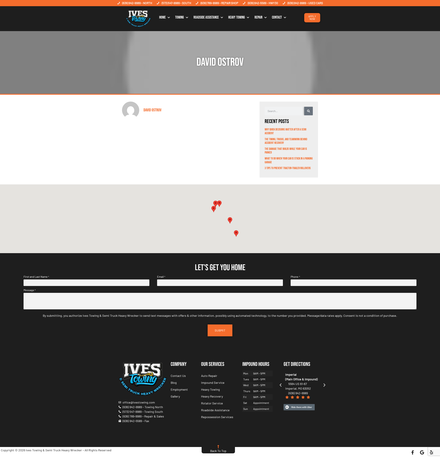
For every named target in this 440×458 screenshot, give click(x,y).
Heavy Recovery (212, 396)
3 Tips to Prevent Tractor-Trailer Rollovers (288, 168)
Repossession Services (217, 417)
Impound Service (212, 382)
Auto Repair (209, 376)
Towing (179, 17)
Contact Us (178, 376)
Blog (174, 382)
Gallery (175, 396)
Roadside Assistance (206, 17)
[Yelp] (431, 452)
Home (162, 17)
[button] (219, 204)
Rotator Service (212, 403)
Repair (258, 17)
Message (30, 290)
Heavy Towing (236, 17)
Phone (295, 276)
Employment (179, 389)
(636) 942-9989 (298, 393)
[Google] (422, 452)
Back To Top (218, 451)
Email (161, 276)
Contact (277, 17)
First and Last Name (36, 276)
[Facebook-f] (412, 452)
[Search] (308, 111)
